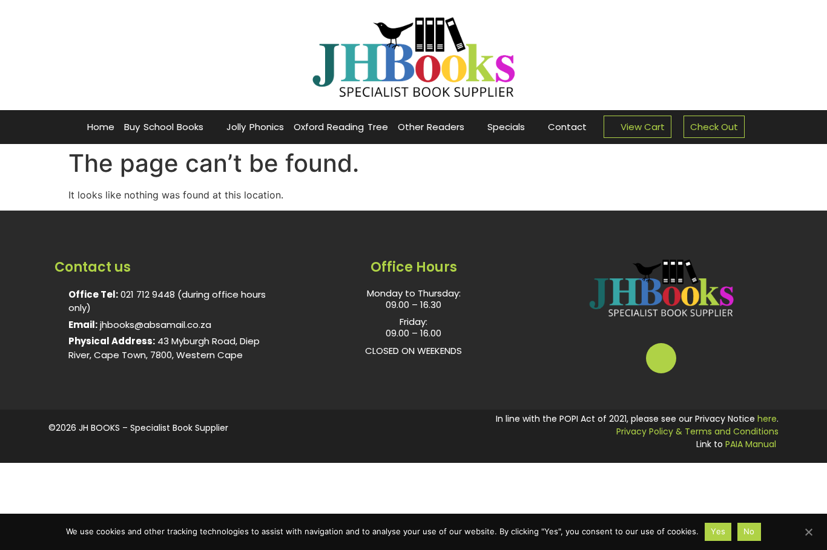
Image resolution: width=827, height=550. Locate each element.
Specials (506, 126)
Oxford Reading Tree (341, 126)
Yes (718, 531)
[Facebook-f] (661, 358)
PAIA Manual (750, 444)
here (767, 419)
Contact (567, 126)
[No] (808, 530)
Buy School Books (163, 126)
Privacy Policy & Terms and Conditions (697, 431)
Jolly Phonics (255, 126)
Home (100, 126)
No (749, 531)
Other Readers (431, 126)
